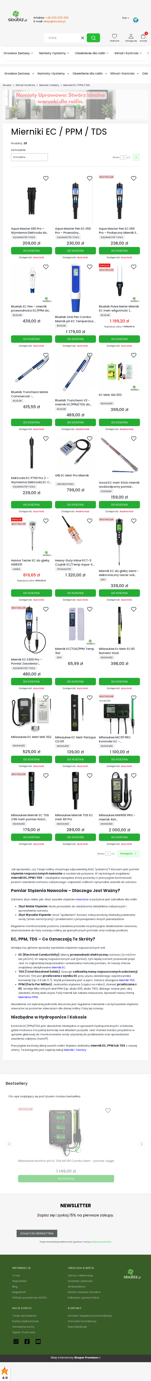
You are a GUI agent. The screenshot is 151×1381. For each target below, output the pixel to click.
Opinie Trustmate (23, 1332)
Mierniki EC (59, 967)
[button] (93, 37)
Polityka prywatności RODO (29, 1297)
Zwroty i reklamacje (80, 1275)
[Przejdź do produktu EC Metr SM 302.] (119, 371)
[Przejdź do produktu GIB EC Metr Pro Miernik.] (75, 453)
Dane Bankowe (77, 1327)
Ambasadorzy (77, 1286)
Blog (15, 1286)
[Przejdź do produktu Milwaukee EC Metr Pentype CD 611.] (75, 713)
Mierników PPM (28, 997)
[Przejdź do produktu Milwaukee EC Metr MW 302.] (31, 713)
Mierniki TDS (127, 980)
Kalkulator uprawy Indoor (83, 1297)
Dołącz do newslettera (36, 1233)
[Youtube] (38, 1341)
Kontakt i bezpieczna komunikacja (90, 1316)
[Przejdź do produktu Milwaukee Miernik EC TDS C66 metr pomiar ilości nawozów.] (31, 791)
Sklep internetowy (74, 1357)
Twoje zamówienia (24, 1316)
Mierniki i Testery (49, 85)
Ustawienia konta (23, 1327)
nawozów (82, 899)
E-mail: (50, 21)
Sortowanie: (18, 150)
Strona (116, 157)
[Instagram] (16, 1341)
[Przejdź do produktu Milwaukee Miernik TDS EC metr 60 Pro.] (75, 791)
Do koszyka (31, 251)
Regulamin (19, 1292)
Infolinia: (51, 18)
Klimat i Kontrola (25, 85)
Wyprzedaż (19, 1281)
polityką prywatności (100, 1241)
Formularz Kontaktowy (82, 1321)
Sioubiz (7, 85)
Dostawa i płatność (80, 1281)
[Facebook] (27, 1341)
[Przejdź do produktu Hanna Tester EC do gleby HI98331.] (31, 536)
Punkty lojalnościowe (25, 1321)
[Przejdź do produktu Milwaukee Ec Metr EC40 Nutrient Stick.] (119, 625)
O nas (16, 1275)
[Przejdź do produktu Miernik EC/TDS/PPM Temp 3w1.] (75, 625)
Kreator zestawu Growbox (84, 1292)
